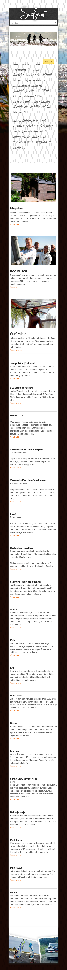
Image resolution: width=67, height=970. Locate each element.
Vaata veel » (15, 378)
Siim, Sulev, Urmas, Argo (23, 778)
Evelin (13, 892)
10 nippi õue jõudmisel (22, 363)
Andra (13, 609)
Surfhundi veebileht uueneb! (25, 581)
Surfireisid (18, 333)
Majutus (16, 208)
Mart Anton (16, 840)
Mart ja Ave (16, 867)
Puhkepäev (16, 695)
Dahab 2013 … (18, 415)
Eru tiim (14, 751)
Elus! (13, 514)
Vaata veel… (16, 224)
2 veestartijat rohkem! (22, 387)
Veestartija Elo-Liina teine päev (26, 449)
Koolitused (18, 270)
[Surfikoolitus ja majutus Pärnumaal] (33, 12)
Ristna (13, 723)
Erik (12, 668)
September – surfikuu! (22, 548)
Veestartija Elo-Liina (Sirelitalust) (28, 480)
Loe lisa (48, 61)
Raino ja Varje (17, 812)
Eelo (12, 640)
